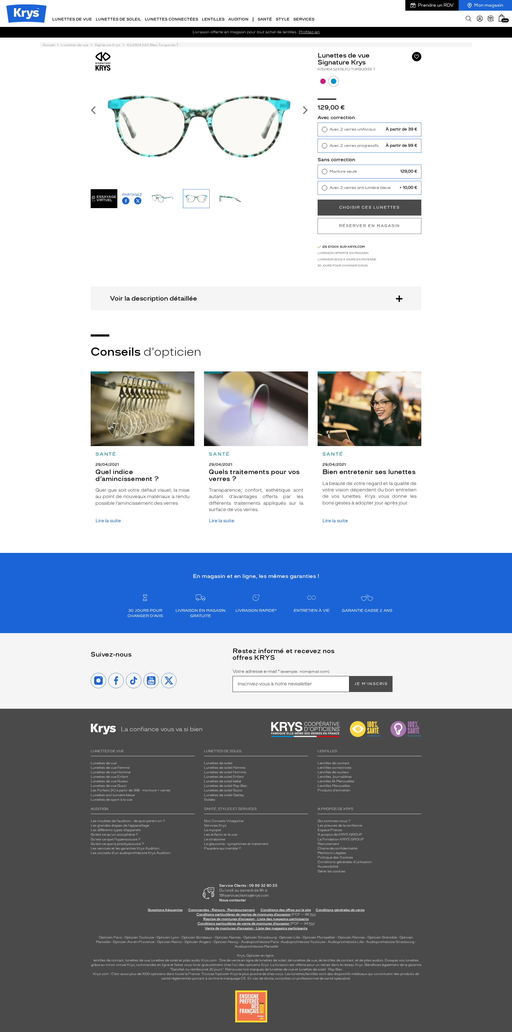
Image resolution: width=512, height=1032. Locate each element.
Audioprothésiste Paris (260, 942)
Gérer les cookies (331, 871)
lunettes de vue (137, 960)
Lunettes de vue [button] (72, 19)
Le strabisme (214, 839)
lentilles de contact (108, 960)
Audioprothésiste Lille (345, 942)
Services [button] (303, 19)
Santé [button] (265, 19)
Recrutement (328, 844)
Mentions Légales (332, 853)
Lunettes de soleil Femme (224, 768)
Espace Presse (330, 830)
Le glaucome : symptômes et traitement (236, 844)
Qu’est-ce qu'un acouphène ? (114, 834)
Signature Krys (108, 45)
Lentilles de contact (333, 763)
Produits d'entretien (334, 790)
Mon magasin (488, 5)
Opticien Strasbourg (260, 937)
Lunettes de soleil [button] (118, 19)
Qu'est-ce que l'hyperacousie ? (115, 839)
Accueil (48, 45)
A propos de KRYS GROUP (340, 834)
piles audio (191, 960)
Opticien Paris (110, 937)
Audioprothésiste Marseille (256, 946)
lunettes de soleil (164, 960)
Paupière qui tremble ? (222, 848)
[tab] (323, 81)
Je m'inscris (371, 684)
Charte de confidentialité (337, 848)
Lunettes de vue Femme (110, 768)
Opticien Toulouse (139, 937)
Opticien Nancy (226, 942)
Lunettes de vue (74, 45)
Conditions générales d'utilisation (345, 862)
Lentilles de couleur (333, 772)
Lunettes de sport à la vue (111, 800)
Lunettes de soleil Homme (225, 772)
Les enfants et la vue (220, 834)
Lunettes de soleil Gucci (223, 790)
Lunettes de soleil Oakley (224, 795)
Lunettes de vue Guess (109, 781)
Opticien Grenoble (382, 937)
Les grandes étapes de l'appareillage (120, 825)
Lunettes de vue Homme (110, 772)
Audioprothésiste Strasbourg (390, 942)
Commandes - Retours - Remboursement (221, 910)
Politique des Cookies (335, 857)
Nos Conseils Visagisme (223, 821)
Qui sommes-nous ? (334, 821)
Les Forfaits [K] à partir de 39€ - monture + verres (130, 790)
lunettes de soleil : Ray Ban (320, 969)
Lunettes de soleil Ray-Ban (225, 786)
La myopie (212, 830)
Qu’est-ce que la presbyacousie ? (117, 844)
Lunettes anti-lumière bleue (113, 795)
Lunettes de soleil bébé (222, 781)
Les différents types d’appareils (116, 830)
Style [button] (283, 19)
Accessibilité (328, 866)
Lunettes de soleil (218, 763)
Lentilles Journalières (335, 777)
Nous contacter (232, 900)
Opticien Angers (198, 942)
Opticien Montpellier (319, 937)
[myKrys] (480, 18)
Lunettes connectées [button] (171, 19)
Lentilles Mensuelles (334, 786)
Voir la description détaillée (153, 298)
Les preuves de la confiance (340, 825)
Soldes (209, 800)
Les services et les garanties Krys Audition (125, 848)
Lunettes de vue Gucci (109, 786)
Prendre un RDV (436, 5)
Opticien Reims (169, 942)
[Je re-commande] (490, 18)
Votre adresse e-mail (281, 671)
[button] (501, 18)
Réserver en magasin (369, 226)
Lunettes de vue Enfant (109, 777)
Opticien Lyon (168, 937)
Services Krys (215, 825)
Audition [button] (238, 19)
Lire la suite (108, 520)
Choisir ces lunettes (369, 207)
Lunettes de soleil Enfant (224, 777)
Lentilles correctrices (334, 768)
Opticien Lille (289, 937)
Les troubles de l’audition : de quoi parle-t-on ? (128, 821)
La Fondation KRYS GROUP (341, 839)
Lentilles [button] (213, 19)
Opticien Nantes (228, 937)
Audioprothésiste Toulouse (303, 942)
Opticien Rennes (351, 937)
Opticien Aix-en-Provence (133, 942)
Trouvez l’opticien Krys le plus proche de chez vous (242, 974)
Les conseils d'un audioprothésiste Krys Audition (131, 853)
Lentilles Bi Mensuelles (336, 781)
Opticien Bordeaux (197, 937)
